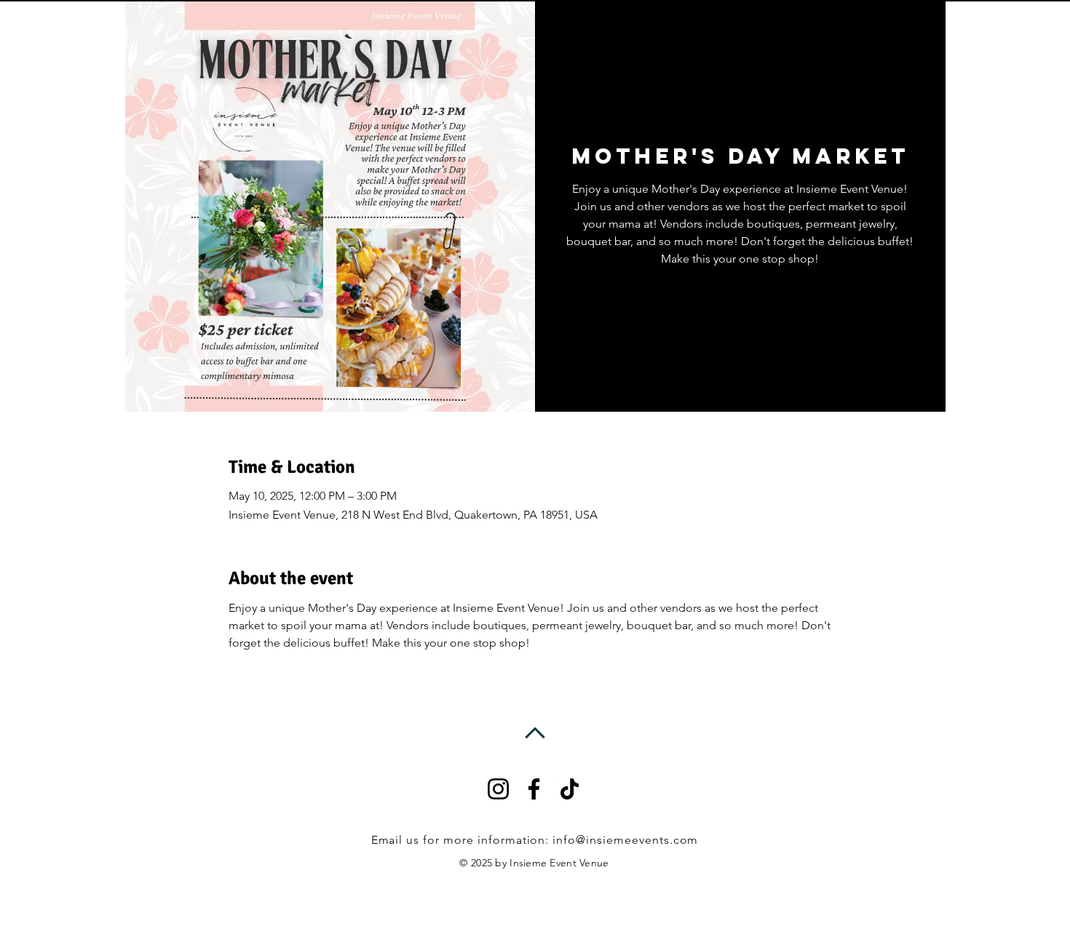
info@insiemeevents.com (625, 840)
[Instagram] (498, 789)
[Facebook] (534, 789)
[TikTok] (569, 789)
